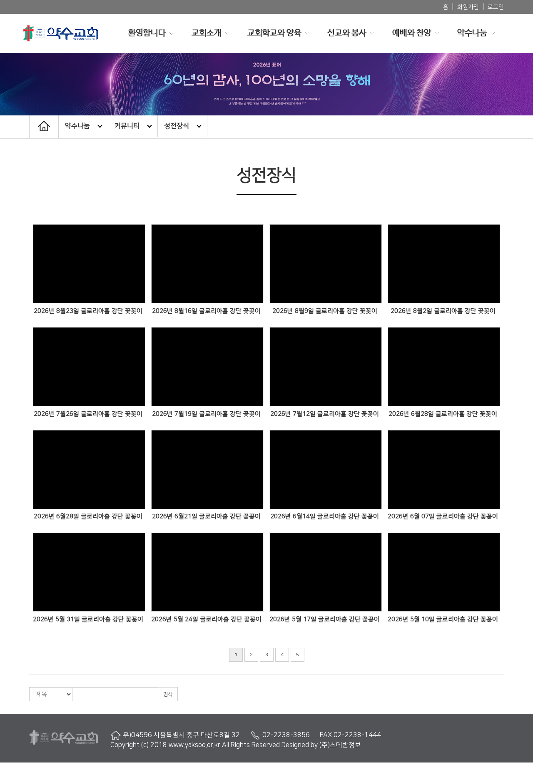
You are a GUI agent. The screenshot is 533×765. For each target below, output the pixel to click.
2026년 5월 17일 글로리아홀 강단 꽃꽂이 (324, 619)
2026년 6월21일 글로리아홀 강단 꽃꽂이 (206, 516)
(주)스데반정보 (340, 745)
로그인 (496, 7)
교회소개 (207, 33)
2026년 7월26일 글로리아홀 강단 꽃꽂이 (88, 414)
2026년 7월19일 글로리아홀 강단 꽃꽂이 (206, 414)
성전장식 (176, 126)
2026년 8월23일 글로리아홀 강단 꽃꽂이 (88, 311)
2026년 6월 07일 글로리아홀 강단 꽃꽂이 (443, 516)
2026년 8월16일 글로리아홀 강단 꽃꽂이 (206, 311)
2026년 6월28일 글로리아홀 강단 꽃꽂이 (443, 414)
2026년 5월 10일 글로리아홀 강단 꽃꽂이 (443, 619)
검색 (167, 694)
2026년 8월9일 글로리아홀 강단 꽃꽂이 (324, 311)
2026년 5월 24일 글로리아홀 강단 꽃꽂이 (206, 619)
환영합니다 (147, 33)
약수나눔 (472, 33)
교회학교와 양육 (274, 33)
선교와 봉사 (346, 33)
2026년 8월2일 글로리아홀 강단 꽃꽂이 (443, 311)
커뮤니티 (127, 126)
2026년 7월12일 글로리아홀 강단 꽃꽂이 (324, 414)
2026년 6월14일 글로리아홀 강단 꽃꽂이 (324, 516)
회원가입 (468, 7)
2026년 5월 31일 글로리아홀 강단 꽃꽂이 (88, 619)
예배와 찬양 (411, 33)
